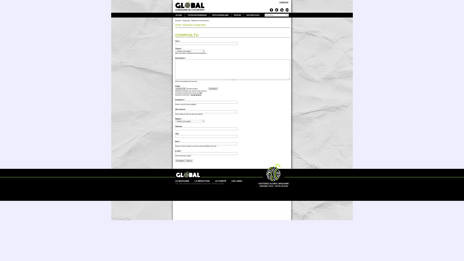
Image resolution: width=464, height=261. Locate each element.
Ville (177, 134)
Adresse (178, 126)
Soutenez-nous (252, 15)
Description (180, 58)
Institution (180, 100)
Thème (178, 49)
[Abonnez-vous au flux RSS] (282, 10)
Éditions (237, 15)
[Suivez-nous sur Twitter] (276, 10)
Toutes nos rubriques (197, 15)
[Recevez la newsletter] (287, 10)
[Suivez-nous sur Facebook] (271, 10)
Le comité (220, 181)
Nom (177, 141)
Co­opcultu (186, 21)
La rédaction (202, 181)
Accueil (178, 21)
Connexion (283, 2)
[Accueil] (189, 6)
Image (177, 86)
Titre (177, 41)
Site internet (180, 109)
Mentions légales (218, 184)
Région (178, 119)
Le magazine (182, 181)
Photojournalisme (220, 15)
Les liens (237, 181)
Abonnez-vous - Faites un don (273, 185)
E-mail (178, 151)
